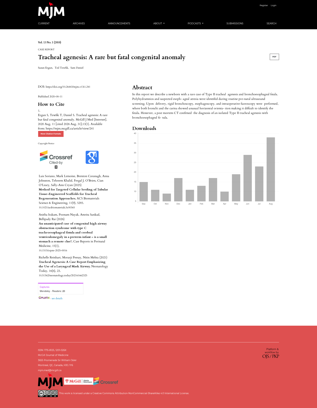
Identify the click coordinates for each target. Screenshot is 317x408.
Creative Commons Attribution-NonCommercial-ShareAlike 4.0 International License (140, 393)
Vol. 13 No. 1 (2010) (49, 42)
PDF (274, 57)
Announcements (119, 23)
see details (57, 298)
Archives (79, 23)
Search (271, 23)
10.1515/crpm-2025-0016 (53, 250)
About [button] (158, 23)
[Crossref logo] (105, 381)
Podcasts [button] (195, 23)
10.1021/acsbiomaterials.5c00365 (57, 207)
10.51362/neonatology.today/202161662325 (63, 275)
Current (44, 23)
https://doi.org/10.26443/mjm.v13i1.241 (68, 87)
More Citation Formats (51, 134)
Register (264, 5)
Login (273, 5)
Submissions (235, 23)
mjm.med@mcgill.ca (49, 370)
